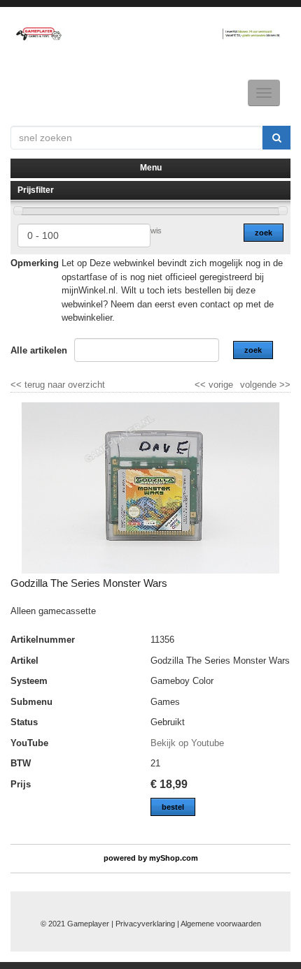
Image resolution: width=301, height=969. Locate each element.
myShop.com (173, 858)
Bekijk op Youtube (187, 743)
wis (156, 230)
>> (283, 384)
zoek (263, 232)
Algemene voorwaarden (221, 923)
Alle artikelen (38, 350)
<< (202, 384)
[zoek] (276, 138)
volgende (265, 384)
